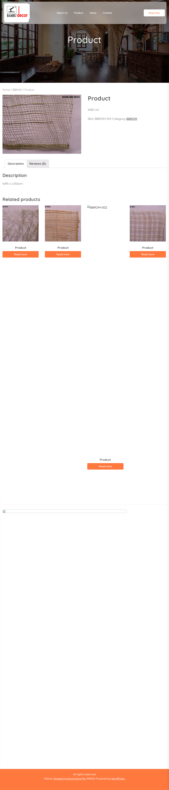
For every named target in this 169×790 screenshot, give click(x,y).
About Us (62, 12)
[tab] (16, 164)
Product (78, 12)
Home (6, 89)
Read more (20, 254)
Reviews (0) (37, 164)
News (93, 12)
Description (16, 164)
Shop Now (154, 12)
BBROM (17, 89)
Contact (107, 12)
